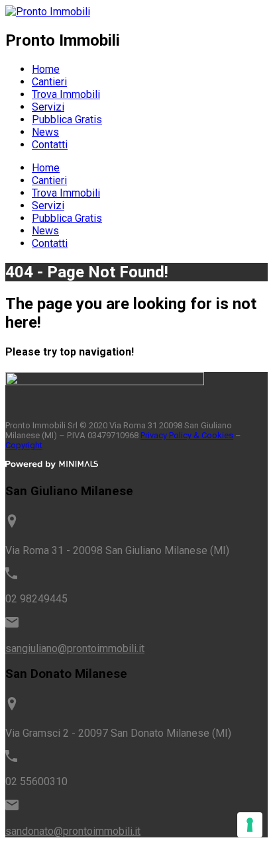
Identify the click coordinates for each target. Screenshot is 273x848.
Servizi (48, 107)
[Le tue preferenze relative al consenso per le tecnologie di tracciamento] (249, 824)
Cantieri (49, 81)
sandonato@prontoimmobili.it (72, 831)
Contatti (50, 144)
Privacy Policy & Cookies (186, 435)
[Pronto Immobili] (47, 11)
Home (46, 69)
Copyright (23, 445)
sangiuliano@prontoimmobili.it (74, 648)
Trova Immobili (66, 94)
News (45, 132)
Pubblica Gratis (67, 119)
